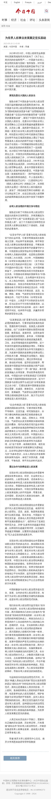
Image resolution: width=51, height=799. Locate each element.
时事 (4, 20)
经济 (14, 20)
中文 (5, 2)
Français (28, 2)
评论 (32, 20)
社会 (23, 20)
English (17, 2)
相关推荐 (15, 758)
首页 (3, 26)
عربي (39, 2)
